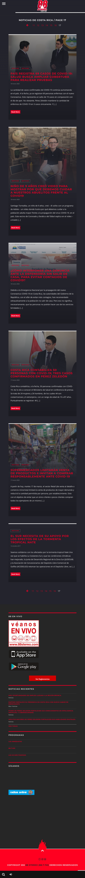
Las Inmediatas (15, 741)
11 (34, 25)
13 (42, 25)
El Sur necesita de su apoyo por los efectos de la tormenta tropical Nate (40, 539)
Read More (15, 112)
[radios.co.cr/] (21, 794)
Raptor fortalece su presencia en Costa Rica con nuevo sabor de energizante (38, 703)
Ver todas (13, 726)
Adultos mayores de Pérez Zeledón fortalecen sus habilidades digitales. (42, 719)
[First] (27, 25)
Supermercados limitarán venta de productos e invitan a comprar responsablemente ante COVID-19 (42, 473)
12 (38, 25)
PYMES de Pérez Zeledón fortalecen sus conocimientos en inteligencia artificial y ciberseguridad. (40, 711)
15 (51, 25)
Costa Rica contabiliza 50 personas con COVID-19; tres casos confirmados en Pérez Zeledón (42, 373)
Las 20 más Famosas (17, 755)
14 (47, 25)
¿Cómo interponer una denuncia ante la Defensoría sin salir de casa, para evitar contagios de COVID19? (40, 275)
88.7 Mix (11, 748)
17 (60, 25)
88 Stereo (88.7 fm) (37, 865)
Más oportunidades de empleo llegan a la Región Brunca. (35, 695)
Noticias (15, 68)
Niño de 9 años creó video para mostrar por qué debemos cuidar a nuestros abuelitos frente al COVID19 (41, 190)
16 (55, 25)
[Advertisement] (42, 813)
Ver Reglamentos (43, 679)
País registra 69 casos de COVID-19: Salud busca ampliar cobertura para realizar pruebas (42, 77)
